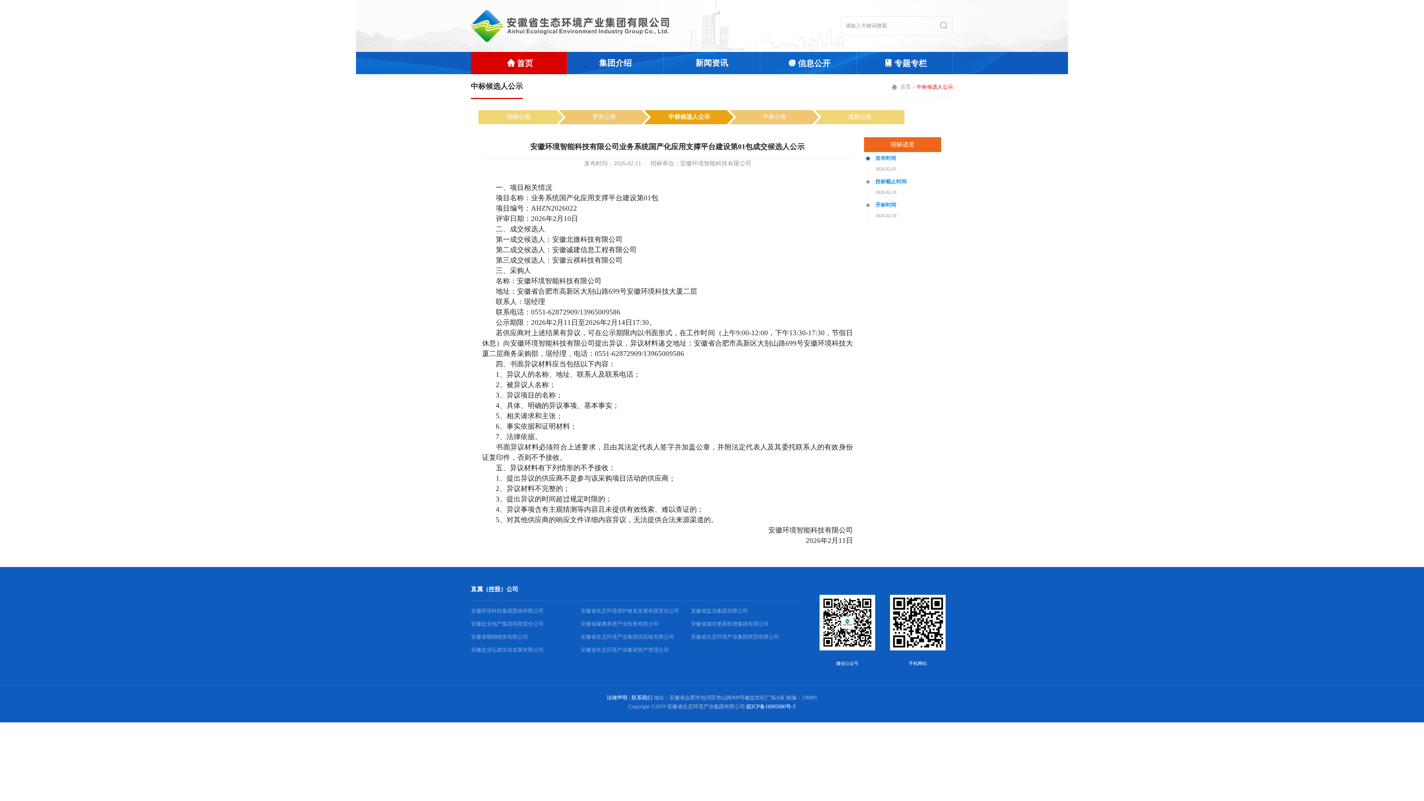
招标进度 (902, 144)
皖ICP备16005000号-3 (770, 706)
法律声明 (617, 698)
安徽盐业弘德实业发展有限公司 (507, 650)
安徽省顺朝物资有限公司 (499, 637)
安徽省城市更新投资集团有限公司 (730, 624)
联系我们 (642, 698)
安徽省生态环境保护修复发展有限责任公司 (630, 611)
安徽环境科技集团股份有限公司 (507, 611)
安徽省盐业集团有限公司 (719, 611)
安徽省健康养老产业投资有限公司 (620, 624)
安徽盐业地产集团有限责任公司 (507, 624)
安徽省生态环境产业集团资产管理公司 (625, 650)
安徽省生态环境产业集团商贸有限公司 (735, 637)
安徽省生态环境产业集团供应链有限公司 (627, 637)
